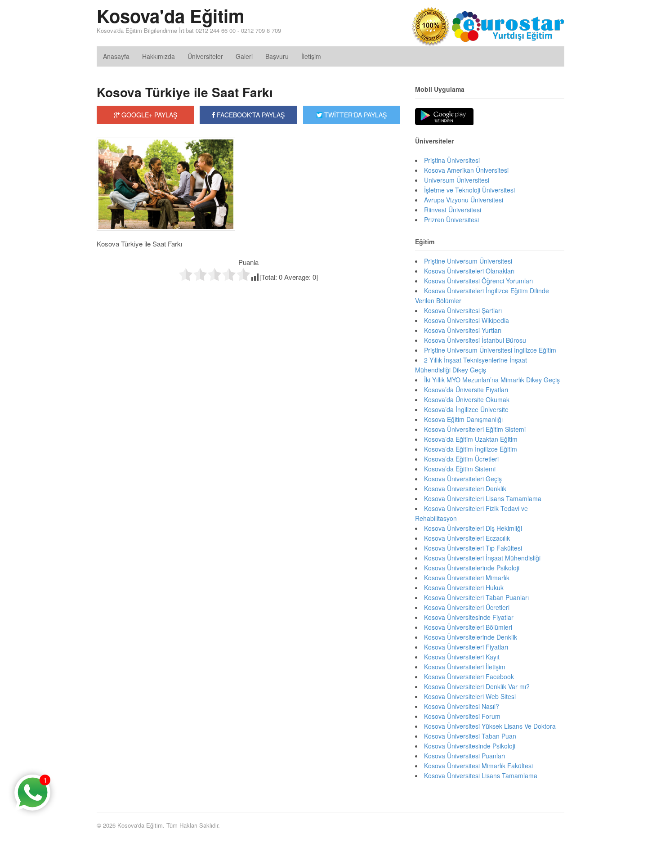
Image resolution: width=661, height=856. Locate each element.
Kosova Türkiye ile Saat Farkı (185, 92)
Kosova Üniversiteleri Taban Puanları (476, 597)
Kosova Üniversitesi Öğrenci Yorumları (478, 280)
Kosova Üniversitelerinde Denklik (470, 636)
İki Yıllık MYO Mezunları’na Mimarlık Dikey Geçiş (492, 379)
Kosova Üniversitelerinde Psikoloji (471, 567)
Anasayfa (116, 56)
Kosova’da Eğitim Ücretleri (461, 458)
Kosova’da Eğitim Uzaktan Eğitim (471, 439)
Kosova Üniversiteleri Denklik (465, 488)
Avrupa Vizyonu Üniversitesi (463, 199)
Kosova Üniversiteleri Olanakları (469, 270)
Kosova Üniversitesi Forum (462, 716)
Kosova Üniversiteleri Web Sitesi (470, 696)
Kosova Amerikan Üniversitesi (466, 170)
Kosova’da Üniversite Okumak (466, 399)
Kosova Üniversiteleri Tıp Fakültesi (473, 547)
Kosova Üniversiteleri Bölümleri (468, 627)
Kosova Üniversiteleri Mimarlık (466, 577)
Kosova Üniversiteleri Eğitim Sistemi (475, 429)
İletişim (311, 56)
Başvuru (277, 56)
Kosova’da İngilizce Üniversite (466, 409)
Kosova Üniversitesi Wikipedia (466, 320)
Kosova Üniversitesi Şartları (463, 310)
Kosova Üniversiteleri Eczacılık (467, 537)
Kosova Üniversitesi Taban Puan (470, 735)
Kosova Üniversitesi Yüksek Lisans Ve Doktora (490, 726)
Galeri (244, 56)
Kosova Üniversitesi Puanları (464, 755)
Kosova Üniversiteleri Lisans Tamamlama (482, 498)
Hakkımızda (158, 56)
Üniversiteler (205, 56)
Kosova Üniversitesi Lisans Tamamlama (480, 775)
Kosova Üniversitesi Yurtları (462, 330)
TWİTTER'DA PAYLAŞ (354, 114)
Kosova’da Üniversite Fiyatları (466, 389)
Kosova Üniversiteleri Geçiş (463, 478)
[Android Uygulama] (444, 117)
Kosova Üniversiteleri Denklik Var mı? (477, 686)
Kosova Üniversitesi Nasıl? (461, 706)
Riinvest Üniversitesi (452, 209)
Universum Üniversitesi (456, 179)
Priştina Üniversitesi (452, 160)
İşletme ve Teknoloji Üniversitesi (469, 189)
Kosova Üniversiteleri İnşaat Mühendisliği (482, 557)
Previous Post (248, 300)
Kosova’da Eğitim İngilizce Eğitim (470, 448)
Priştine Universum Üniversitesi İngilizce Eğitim (490, 349)
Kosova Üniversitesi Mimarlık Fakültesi (478, 765)
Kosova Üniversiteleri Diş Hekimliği (473, 528)
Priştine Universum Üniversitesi (468, 260)
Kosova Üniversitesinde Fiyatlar (469, 617)
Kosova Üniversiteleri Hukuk (464, 587)
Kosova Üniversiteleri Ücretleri (466, 607)
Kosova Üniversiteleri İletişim (464, 666)
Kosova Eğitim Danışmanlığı (463, 419)
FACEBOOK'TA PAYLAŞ (250, 114)
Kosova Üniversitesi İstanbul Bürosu (475, 340)
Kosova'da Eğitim (171, 15)
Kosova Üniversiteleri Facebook (469, 676)
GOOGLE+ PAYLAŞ (148, 114)
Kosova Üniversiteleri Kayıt (462, 656)
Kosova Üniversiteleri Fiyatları (466, 646)
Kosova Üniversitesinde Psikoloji (469, 745)
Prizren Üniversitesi (451, 219)
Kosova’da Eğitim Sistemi (460, 468)
